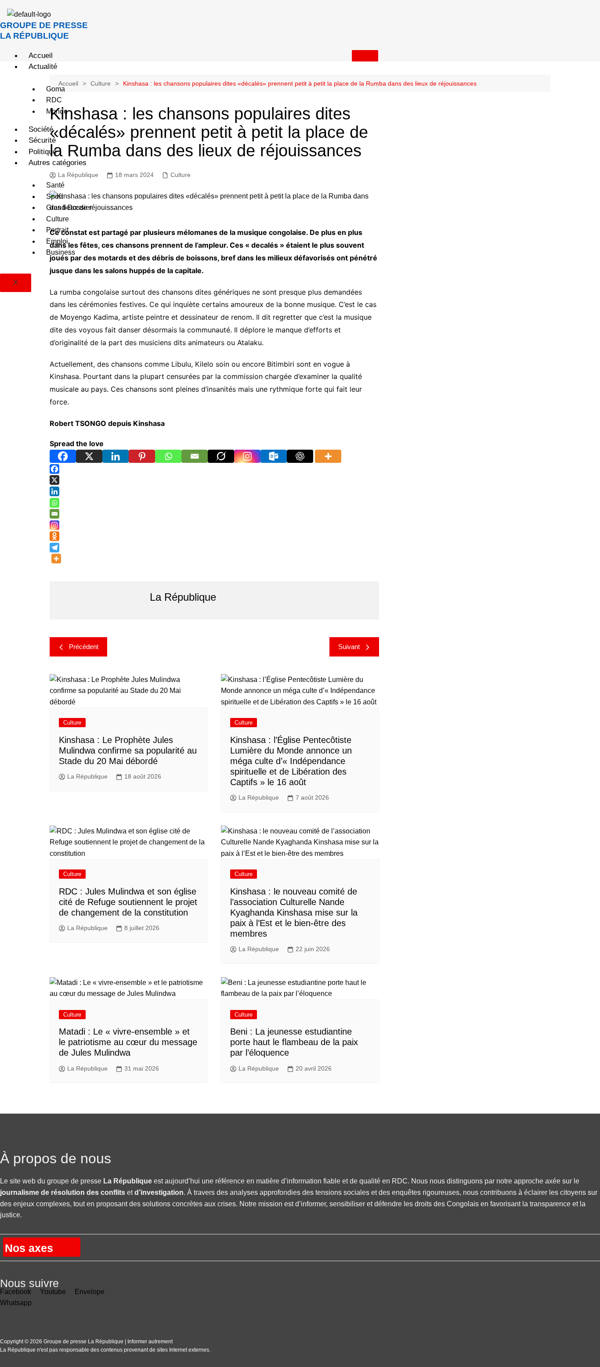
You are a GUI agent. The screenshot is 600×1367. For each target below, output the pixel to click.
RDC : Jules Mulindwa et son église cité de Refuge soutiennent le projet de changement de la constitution (128, 902)
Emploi (57, 241)
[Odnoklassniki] (54, 536)
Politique (43, 152)
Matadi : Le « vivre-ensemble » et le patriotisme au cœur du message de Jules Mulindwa (128, 1042)
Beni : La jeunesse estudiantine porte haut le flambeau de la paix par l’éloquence (294, 1042)
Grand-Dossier (69, 207)
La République (87, 776)
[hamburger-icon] (365, 55)
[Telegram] (54, 547)
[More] (328, 456)
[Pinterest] (142, 456)
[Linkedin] (115, 456)
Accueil (41, 55)
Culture (57, 219)
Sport (54, 196)
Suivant (349, 646)
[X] (89, 456)
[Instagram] (247, 456)
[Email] (194, 456)
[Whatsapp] (168, 456)
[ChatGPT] (300, 456)
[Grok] (221, 456)
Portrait (57, 230)
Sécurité (42, 140)
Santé (55, 185)
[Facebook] (63, 456)
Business (60, 252)
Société (41, 129)
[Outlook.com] (273, 456)
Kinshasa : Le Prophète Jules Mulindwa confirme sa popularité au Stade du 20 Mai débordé (128, 750)
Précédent (83, 646)
